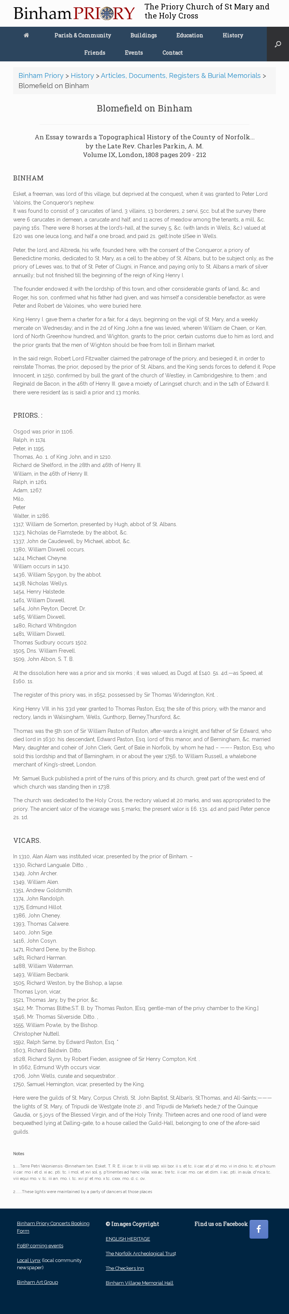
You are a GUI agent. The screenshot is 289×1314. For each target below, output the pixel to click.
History (233, 35)
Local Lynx (29, 1260)
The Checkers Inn (125, 1268)
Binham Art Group (37, 1282)
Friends (94, 52)
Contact (173, 52)
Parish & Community (83, 35)
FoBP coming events (40, 1245)
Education (189, 35)
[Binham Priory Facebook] (258, 1229)
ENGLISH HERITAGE (128, 1239)
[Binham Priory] (74, 13)
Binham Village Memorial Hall (139, 1283)
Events (134, 52)
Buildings (144, 35)
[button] (278, 44)
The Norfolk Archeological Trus (140, 1253)
